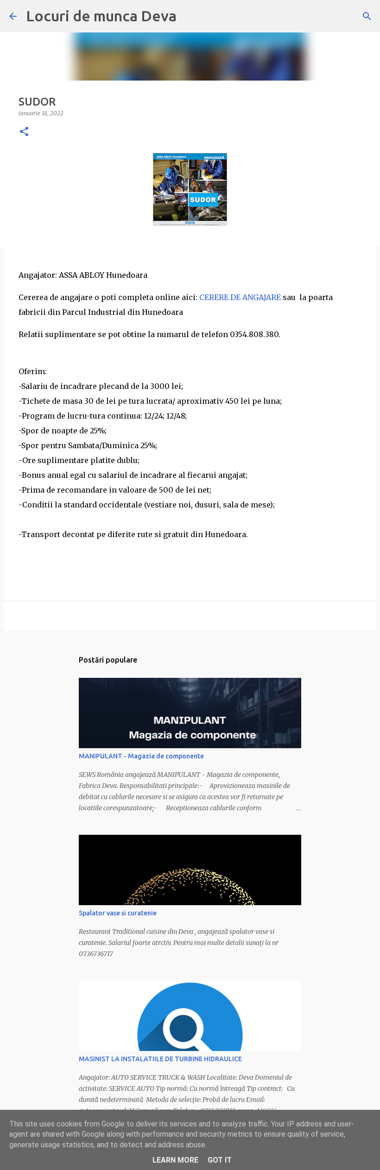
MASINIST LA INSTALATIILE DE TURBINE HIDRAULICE (160, 1059)
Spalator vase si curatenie (118, 913)
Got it (220, 1160)
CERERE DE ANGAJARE (240, 297)
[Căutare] (367, 16)
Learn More (175, 1160)
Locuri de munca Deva (101, 15)
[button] (24, 132)
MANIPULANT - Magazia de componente (141, 756)
